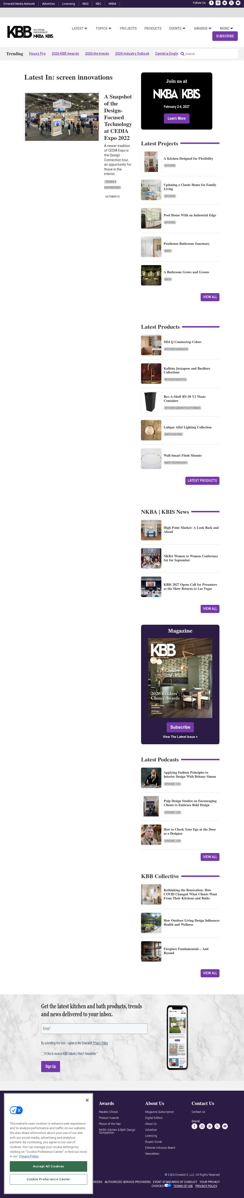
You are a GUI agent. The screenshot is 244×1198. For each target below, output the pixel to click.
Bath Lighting (173, 434)
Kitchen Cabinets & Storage (182, 408)
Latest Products (202, 480)
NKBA (112, 3)
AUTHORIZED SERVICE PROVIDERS (128, 1182)
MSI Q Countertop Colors (182, 341)
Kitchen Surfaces (176, 349)
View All (210, 297)
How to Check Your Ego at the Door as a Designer (190, 831)
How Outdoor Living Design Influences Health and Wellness (191, 922)
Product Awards (109, 1118)
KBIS (85, 3)
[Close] (87, 1100)
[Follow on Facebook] (211, 2)
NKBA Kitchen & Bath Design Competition (117, 1131)
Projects (128, 28)
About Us (151, 1124)
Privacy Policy (29, 1156)
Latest (77, 28)
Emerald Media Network (19, 3)
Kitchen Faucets (175, 379)
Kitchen (170, 165)
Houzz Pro (37, 53)
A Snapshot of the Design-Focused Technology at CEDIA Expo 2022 (118, 117)
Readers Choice (108, 1112)
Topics (101, 28)
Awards (201, 28)
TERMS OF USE (183, 1186)
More (224, 28)
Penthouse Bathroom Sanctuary (187, 243)
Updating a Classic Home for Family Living (190, 186)
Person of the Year (110, 1124)
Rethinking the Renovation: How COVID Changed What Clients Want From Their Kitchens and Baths (190, 894)
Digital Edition (154, 1118)
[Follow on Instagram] (218, 2)
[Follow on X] (231, 2)
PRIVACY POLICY (206, 1186)
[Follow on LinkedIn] (224, 2)
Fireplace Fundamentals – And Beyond (186, 950)
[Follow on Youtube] (238, 2)
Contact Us (198, 1112)
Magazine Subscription (159, 1112)
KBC (98, 3)
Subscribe (225, 36)
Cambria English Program (175, 53)
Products (153, 28)
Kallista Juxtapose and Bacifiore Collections (187, 370)
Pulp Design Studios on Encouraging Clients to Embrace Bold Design (190, 802)
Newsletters (152, 1153)
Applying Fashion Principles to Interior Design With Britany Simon (190, 774)
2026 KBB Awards (65, 53)
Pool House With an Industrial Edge (190, 215)
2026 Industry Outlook (132, 53)
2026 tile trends (97, 53)
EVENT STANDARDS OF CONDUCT (175, 1182)
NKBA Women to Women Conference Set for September (191, 558)
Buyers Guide (153, 1141)
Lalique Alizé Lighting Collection (188, 427)
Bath (168, 251)
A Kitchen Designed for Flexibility (188, 158)
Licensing (68, 3)
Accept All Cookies (48, 1166)
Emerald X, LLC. (185, 1174)
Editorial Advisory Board (160, 1147)
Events (175, 28)
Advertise (48, 3)
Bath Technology (176, 462)
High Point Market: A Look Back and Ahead (191, 529)
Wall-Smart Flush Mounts (183, 455)
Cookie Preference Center (48, 1179)
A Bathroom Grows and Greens (186, 271)
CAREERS (96, 1182)
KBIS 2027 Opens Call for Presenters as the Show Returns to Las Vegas (190, 586)
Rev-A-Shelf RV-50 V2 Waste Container (185, 398)
